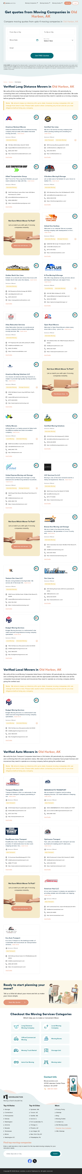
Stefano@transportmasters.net (17, 810)
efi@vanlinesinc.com (53, 593)
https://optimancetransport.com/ (56, 866)
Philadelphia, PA (35, 1137)
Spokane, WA (34, 1109)
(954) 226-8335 (51, 442)
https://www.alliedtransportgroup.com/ (19, 203)
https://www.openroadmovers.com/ (57, 351)
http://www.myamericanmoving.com (18, 403)
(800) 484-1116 (12, 501)
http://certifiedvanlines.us (54, 153)
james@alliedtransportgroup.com (18, 197)
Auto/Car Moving (27, 1062)
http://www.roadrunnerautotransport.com (20, 866)
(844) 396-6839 (51, 299)
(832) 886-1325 (51, 813)
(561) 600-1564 (51, 552)
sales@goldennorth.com (15, 294)
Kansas (7, 1118)
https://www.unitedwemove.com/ (17, 504)
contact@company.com (53, 246)
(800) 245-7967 (12, 150)
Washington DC (10, 1137)
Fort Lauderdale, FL (36, 1122)
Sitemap (58, 1112)
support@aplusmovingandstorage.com (58, 296)
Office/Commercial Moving (28, 1039)
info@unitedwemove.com (15, 498)
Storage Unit (56, 1050)
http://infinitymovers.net (15, 452)
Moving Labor (56, 1062)
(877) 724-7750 (12, 813)
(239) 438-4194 (51, 863)
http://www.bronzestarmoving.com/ (57, 555)
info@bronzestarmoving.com (55, 549)
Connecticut (8, 1112)
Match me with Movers (21, 245)
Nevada (7, 1128)
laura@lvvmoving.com (53, 494)
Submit (55, 1153)
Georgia (7, 1109)
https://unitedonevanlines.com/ (56, 252)
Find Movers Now (59, 394)
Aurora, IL (33, 1118)
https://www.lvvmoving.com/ (55, 500)
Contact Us (59, 1122)
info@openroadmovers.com (55, 345)
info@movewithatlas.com (15, 345)
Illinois (7, 1134)
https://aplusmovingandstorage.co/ (57, 302)
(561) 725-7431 (12, 602)
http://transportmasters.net (16, 816)
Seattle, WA (34, 1115)
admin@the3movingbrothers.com (56, 195)
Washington (8, 1122)
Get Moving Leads (62, 1125)
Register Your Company (63, 1128)
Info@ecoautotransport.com (16, 961)
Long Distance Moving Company (27, 1027)
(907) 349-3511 (12, 297)
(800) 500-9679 (51, 596)
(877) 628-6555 (12, 400)
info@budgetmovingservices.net (17, 648)
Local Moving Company (56, 1027)
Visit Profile (9, 157)
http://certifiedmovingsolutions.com (57, 445)
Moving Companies (30, 3)
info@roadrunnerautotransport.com (18, 860)
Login (75, 3)
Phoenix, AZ (34, 1128)
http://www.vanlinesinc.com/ (55, 599)
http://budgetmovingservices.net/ (18, 654)
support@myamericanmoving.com (18, 397)
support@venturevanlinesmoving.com (19, 599)
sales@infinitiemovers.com (16, 446)
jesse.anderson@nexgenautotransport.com (59, 810)
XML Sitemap (60, 1131)
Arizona (7, 1125)
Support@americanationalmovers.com (19, 147)
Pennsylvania (9, 1115)
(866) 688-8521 (12, 200)
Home (5, 82)
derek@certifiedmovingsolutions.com (58, 439)
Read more (20, 133)
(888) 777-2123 (12, 863)
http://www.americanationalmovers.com (19, 153)
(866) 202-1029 (51, 348)
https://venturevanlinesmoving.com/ (18, 605)
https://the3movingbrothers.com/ (56, 201)
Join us (68, 3)
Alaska (11, 82)
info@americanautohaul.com (55, 909)
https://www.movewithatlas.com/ (17, 351)
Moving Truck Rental (29, 1050)
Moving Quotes (44, 3)
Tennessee (8, 1131)
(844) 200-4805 (51, 912)
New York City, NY (36, 1134)
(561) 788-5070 (12, 651)
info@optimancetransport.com (55, 860)
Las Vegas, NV (35, 1131)
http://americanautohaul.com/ (55, 915)
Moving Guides (56, 3)
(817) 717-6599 (51, 497)
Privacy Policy (60, 1109)
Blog (57, 1115)
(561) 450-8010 (51, 150)
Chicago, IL (33, 1125)
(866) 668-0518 (51, 198)
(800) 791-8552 (12, 348)
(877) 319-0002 (51, 249)
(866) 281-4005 (12, 964)
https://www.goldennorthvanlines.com (19, 300)
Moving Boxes (56, 1038)
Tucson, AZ (34, 1112)
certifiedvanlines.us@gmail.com (56, 147)
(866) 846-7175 (12, 449)
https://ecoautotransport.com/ (17, 967)
